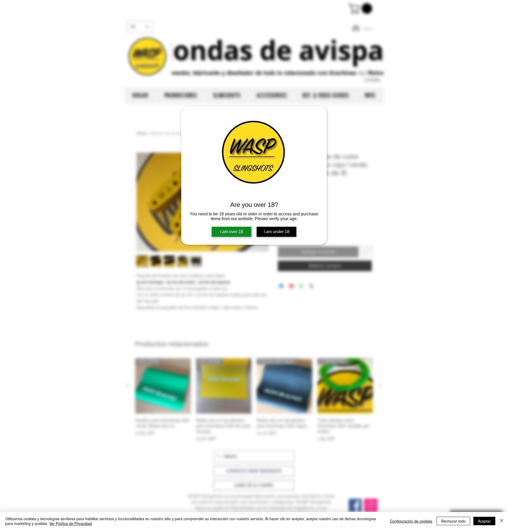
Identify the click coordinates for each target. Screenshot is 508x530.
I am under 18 (276, 231)
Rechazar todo (453, 521)
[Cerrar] (501, 521)
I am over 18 (231, 231)
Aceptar (484, 521)
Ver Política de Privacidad (70, 523)
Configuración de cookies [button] (411, 521)
